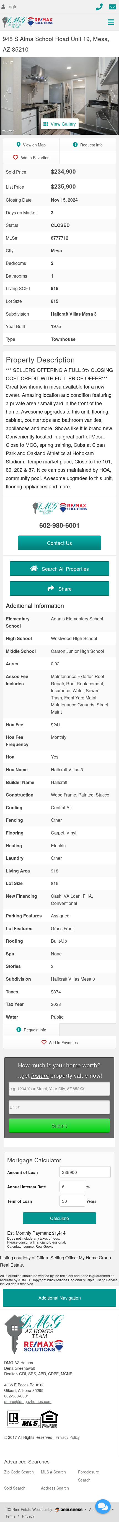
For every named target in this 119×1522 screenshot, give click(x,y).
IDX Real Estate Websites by (29, 1509)
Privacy (28, 1516)
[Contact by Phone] (99, 6)
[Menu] (111, 22)
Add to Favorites (34, 157)
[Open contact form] (112, 6)
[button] (6, 96)
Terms (10, 1516)
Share (64, 588)
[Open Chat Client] (103, 1506)
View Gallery (63, 124)
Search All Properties (64, 568)
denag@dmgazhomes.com (27, 1401)
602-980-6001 (59, 525)
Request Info (91, 145)
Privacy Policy (68, 1437)
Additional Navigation (59, 1298)
